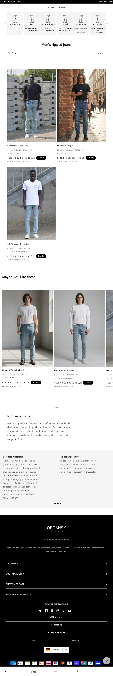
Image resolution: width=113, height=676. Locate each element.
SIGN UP (75, 640)
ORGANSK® (12, 563)
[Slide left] (50, 407)
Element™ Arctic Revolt (18, 146)
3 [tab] (58, 503)
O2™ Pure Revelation (64, 370)
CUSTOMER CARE (15, 584)
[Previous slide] (7, 23)
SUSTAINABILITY (15, 574)
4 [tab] (60, 503)
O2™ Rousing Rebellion (18, 244)
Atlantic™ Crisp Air (65, 146)
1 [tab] (52, 503)
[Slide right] (63, 407)
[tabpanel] (28, 476)
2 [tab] (55, 503)
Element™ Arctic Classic (13, 370)
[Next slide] (105, 23)
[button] (56, 671)
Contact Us (56, 624)
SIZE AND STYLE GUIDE (18, 594)
